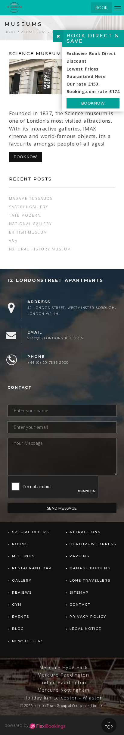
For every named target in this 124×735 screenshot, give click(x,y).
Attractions (33, 32)
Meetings (23, 556)
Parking (80, 556)
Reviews (22, 592)
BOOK (101, 8)
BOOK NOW (93, 103)
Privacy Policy (88, 616)
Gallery (22, 580)
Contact (80, 604)
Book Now (25, 157)
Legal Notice (85, 629)
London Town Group (50, 705)
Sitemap (79, 592)
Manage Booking (90, 568)
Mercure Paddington (63, 675)
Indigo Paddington (63, 682)
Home (10, 32)
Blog (18, 629)
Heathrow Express (93, 544)
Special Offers (30, 532)
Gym (17, 604)
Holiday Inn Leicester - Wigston (63, 698)
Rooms (20, 544)
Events (20, 616)
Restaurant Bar (32, 568)
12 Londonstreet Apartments (55, 280)
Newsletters (28, 641)
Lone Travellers (90, 580)
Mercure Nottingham (64, 690)
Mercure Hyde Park (63, 667)
